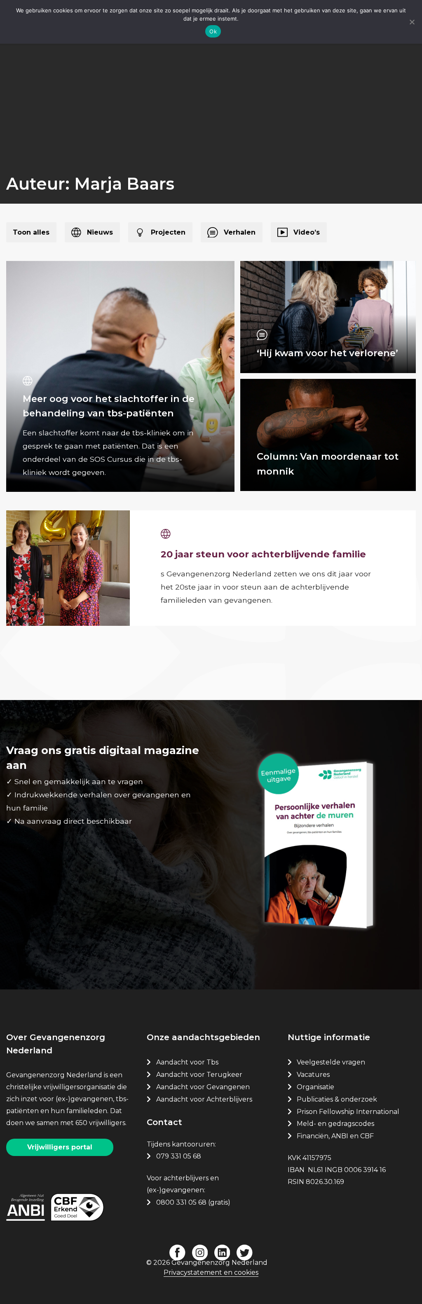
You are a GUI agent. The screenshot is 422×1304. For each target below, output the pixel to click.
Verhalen (240, 232)
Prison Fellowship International (348, 1112)
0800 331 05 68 (181, 1202)
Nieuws (100, 232)
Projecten (168, 232)
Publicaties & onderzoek (337, 1099)
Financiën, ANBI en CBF (335, 1136)
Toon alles (31, 232)
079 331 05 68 (178, 1156)
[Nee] (412, 22)
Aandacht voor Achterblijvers (204, 1099)
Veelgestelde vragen (331, 1062)
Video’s (306, 232)
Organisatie (315, 1087)
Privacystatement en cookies (211, 1272)
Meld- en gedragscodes (335, 1124)
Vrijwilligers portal (59, 1147)
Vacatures (314, 1074)
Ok (213, 31)
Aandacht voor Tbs (187, 1062)
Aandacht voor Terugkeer (199, 1074)
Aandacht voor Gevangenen (203, 1087)
